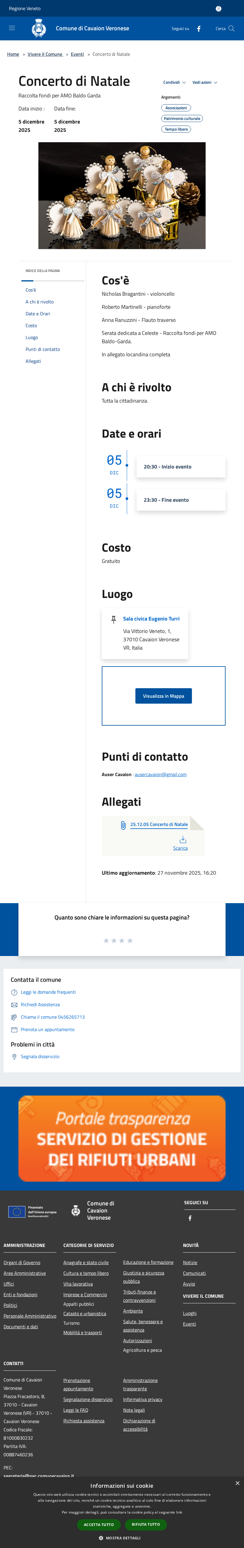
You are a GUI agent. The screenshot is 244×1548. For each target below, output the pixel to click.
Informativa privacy (142, 1399)
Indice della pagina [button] (43, 270)
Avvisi (189, 1283)
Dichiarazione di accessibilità (139, 1425)
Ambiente (133, 1310)
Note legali (134, 1410)
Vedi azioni (202, 82)
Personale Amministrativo (30, 1315)
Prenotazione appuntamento (78, 1384)
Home (13, 54)
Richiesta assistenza (83, 1420)
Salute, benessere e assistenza (143, 1325)
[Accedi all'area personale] (218, 9)
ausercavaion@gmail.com (161, 774)
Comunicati (194, 1273)
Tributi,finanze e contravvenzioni (139, 1296)
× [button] (237, 1483)
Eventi (77, 54)
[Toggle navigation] (11, 27)
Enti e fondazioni (20, 1294)
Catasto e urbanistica (84, 1313)
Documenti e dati (21, 1326)
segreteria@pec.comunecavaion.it (39, 1475)
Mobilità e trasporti (82, 1332)
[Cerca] (231, 28)
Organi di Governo (22, 1262)
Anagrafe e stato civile (86, 1262)
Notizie (190, 1262)
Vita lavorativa (78, 1283)
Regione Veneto (24, 8)
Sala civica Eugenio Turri (151, 619)
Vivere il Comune (45, 54)
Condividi (172, 82)
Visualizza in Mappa (163, 695)
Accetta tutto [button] (99, 1524)
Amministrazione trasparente (140, 1384)
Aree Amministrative (25, 1273)
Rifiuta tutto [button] (146, 1524)
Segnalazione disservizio (87, 1399)
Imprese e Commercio (85, 1294)
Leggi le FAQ (75, 1410)
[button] (121, 1538)
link (179, 1512)
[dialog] (122, 1512)
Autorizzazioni (137, 1340)
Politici (10, 1305)
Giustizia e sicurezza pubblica (143, 1277)
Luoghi (190, 1313)
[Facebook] (196, 28)
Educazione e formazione (148, 1262)
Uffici (9, 1283)
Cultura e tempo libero (86, 1273)
